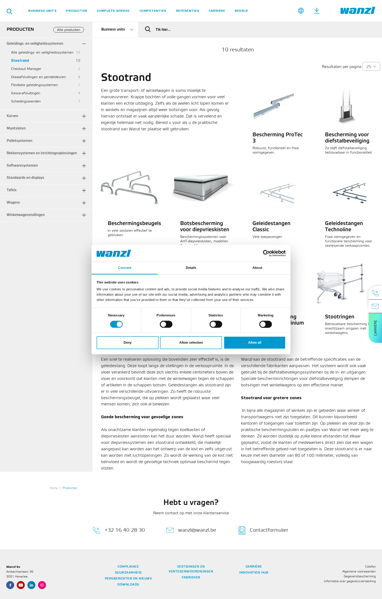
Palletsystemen (19, 141)
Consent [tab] (124, 268)
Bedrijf (241, 11)
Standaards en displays (25, 177)
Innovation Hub (253, 572)
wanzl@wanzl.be (197, 530)
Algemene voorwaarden (359, 571)
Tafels (12, 190)
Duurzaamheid (128, 572)
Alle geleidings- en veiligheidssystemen (42, 52)
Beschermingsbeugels (134, 223)
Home (54, 488)
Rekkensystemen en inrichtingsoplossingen (42, 153)
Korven (12, 116)
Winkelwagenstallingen (26, 215)
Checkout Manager (26, 69)
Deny (128, 343)
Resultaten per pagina (341, 67)
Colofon (370, 566)
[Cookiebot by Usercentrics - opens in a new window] (266, 253)
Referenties (187, 11)
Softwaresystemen (22, 165)
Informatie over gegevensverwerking (350, 581)
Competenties (152, 11)
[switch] (166, 324)
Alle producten (68, 30)
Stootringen (339, 317)
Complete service (113, 11)
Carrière (217, 11)
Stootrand (20, 61)
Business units (42, 11)
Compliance (128, 566)
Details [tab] (191, 268)
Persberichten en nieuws (128, 578)
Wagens (13, 202)
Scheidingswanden (26, 101)
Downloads (128, 584)
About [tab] (257, 268)
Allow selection (191, 343)
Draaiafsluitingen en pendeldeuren (38, 77)
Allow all (254, 343)
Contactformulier (269, 530)
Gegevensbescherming (360, 576)
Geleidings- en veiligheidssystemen (35, 43)
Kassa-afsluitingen (25, 93)
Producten (76, 11)
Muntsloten (16, 128)
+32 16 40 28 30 (125, 530)
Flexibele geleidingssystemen (34, 85)
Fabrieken (191, 577)
